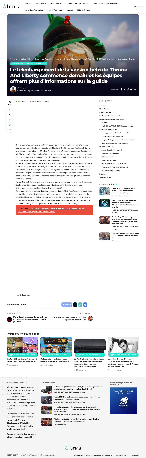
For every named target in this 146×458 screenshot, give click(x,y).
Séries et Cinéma (125, 196)
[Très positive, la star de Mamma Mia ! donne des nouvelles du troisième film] (104, 236)
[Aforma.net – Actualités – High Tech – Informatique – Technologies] (73, 448)
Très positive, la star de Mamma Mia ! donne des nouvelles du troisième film (125, 236)
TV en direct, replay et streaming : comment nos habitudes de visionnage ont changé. (125, 190)
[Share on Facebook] (121, 89)
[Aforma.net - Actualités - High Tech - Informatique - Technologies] (12, 7)
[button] (131, 7)
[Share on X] (124, 89)
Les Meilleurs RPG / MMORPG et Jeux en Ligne (28, 64)
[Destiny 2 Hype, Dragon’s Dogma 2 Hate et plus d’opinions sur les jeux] (22, 346)
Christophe (22, 88)
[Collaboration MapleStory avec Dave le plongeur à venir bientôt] (56, 346)
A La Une (115, 196)
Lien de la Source (23, 295)
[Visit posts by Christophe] (13, 89)
